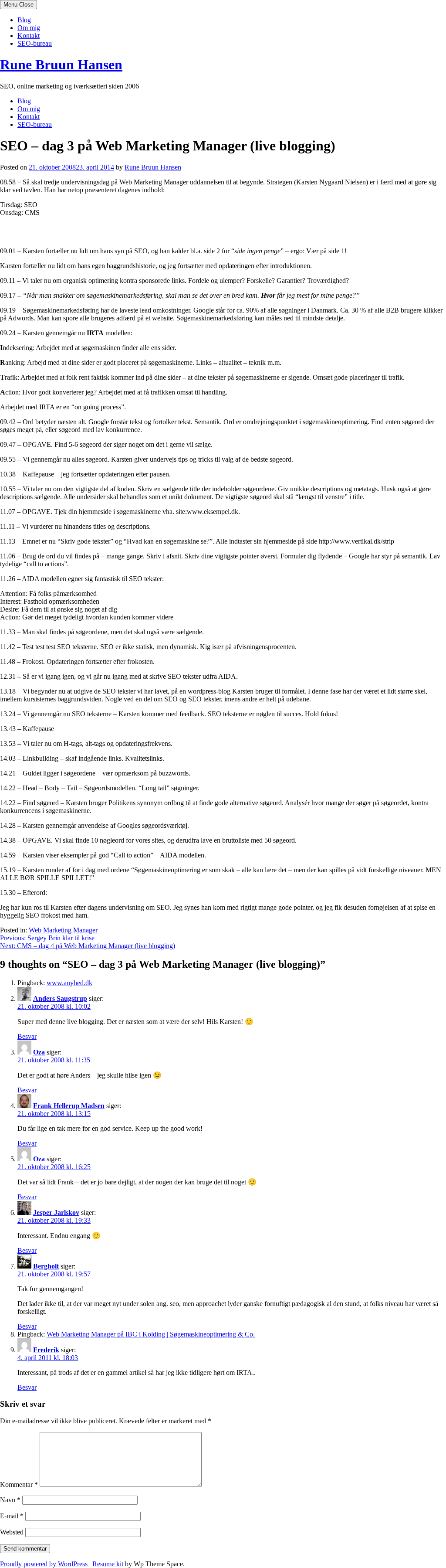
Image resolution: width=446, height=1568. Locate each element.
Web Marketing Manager (63, 930)
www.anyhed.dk (69, 982)
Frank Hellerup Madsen (69, 1105)
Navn (10, 1499)
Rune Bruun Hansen (61, 64)
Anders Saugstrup (60, 998)
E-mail (12, 1516)
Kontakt (28, 35)
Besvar (27, 1036)
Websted (12, 1532)
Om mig (28, 27)
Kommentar (19, 1484)
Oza (39, 1052)
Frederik (46, 1350)
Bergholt (46, 1266)
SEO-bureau (34, 43)
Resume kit (107, 1564)
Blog (24, 20)
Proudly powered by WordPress (44, 1564)
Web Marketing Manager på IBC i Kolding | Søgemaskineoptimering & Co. (151, 1334)
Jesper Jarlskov (56, 1212)
